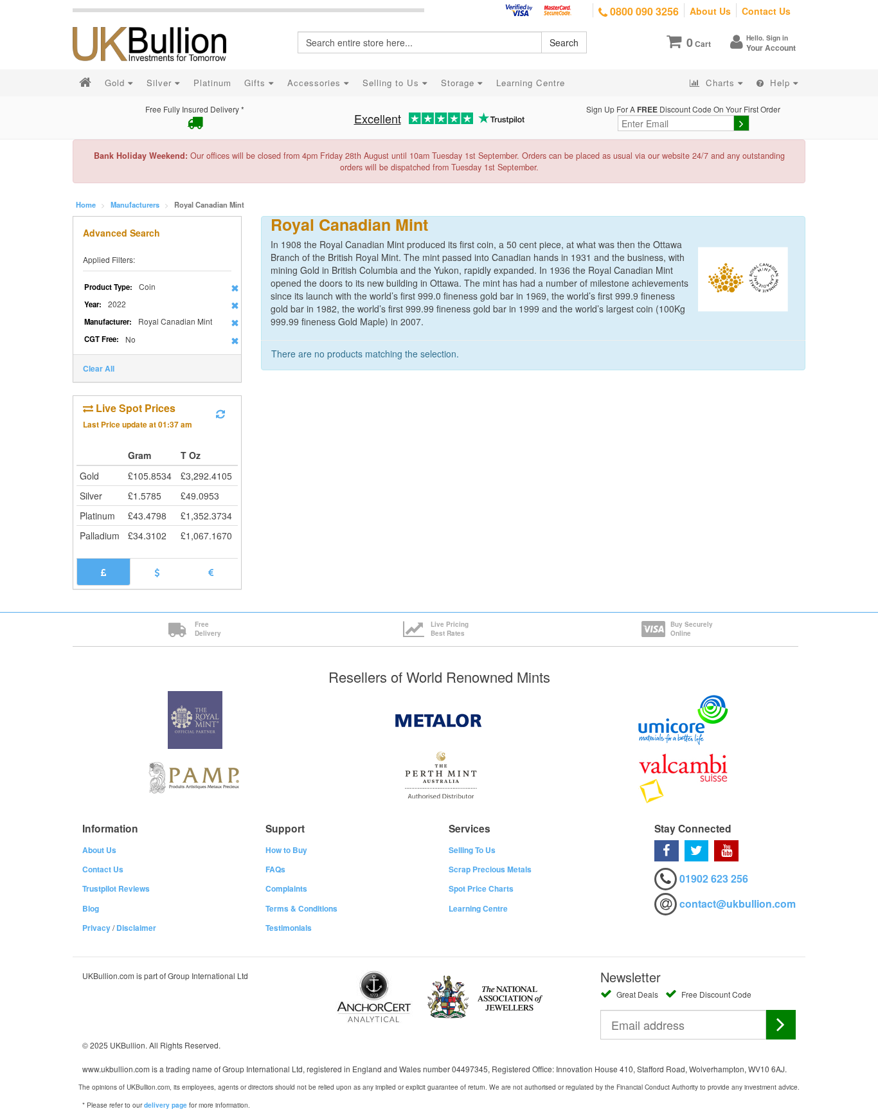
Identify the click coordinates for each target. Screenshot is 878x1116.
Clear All (98, 368)
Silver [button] (161, 82)
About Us (710, 10)
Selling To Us (472, 850)
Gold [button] (116, 82)
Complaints (286, 888)
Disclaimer (136, 927)
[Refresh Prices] (220, 414)
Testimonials (288, 927)
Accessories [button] (315, 82)
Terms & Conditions (301, 908)
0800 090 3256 (643, 11)
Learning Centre (478, 908)
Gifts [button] (256, 82)
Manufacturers (135, 204)
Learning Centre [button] (530, 82)
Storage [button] (459, 82)
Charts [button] (720, 82)
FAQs (275, 869)
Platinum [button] (212, 82)
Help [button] (780, 82)
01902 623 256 (713, 878)
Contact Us (766, 10)
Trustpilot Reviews (116, 888)
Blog (90, 908)
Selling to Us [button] (392, 82)
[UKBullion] (158, 23)
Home (86, 204)
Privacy (96, 927)
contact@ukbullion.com (737, 903)
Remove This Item (234, 288)
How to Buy (286, 850)
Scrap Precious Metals (490, 869)
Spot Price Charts (481, 888)
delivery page (165, 1105)
